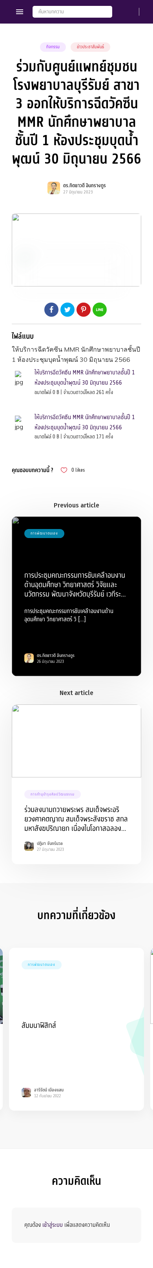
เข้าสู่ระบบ (52, 1225)
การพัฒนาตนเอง (44, 533)
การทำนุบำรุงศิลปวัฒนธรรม (53, 794)
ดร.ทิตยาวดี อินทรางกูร (84, 186)
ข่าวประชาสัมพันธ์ (90, 47)
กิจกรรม (53, 47)
